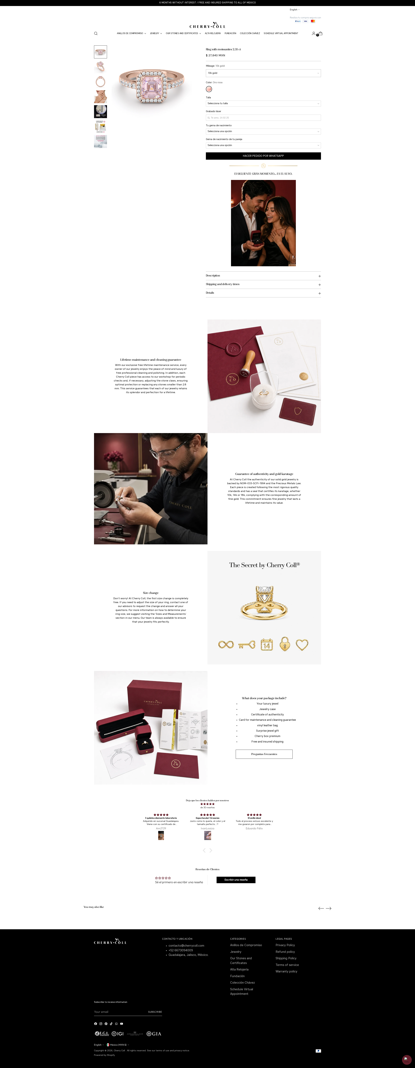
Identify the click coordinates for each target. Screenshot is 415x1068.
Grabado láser (213, 111)
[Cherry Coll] (207, 25)
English (293, 9)
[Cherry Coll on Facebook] (96, 1024)
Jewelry (235, 952)
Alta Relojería (239, 969)
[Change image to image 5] (100, 111)
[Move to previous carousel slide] (321, 908)
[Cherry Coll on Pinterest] (106, 1024)
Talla (208, 98)
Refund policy (285, 952)
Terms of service (287, 965)
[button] (205, 850)
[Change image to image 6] (100, 126)
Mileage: (215, 66)
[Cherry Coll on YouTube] (122, 1024)
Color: (214, 82)
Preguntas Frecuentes (264, 754)
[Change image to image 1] (100, 51)
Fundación (237, 976)
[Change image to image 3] (100, 81)
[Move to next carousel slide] (328, 908)
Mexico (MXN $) (118, 1044)
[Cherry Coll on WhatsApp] (117, 1024)
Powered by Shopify (104, 1055)
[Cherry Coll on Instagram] (101, 1024)
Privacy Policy (285, 945)
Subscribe (155, 1011)
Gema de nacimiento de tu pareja (224, 139)
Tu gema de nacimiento (219, 125)
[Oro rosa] (209, 89)
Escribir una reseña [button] (236, 880)
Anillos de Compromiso (246, 945)
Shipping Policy (286, 958)
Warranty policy (286, 971)
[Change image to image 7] (100, 141)
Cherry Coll (120, 1051)
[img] (207, 804)
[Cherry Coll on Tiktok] (111, 1024)
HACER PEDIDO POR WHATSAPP (263, 156)
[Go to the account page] (312, 33)
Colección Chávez (242, 982)
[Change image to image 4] (100, 96)
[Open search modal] (96, 33)
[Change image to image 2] (100, 66)
